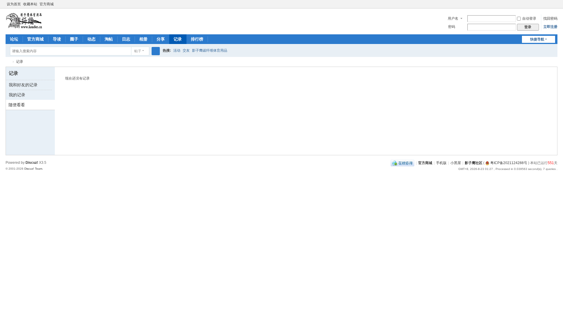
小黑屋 (455, 163)
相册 (143, 39)
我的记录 (17, 94)
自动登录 (529, 18)
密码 (451, 27)
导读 (57, 39)
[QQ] (402, 163)
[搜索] (156, 51)
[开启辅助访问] (549, 4)
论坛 (14, 39)
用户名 (453, 18)
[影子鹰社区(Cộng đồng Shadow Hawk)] (24, 21)
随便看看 (17, 104)
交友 (186, 50)
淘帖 (109, 39)
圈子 (74, 39)
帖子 (137, 51)
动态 (91, 39)
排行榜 (197, 39)
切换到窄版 (554, 6)
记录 (178, 39)
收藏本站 (30, 4)
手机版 (441, 163)
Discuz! (32, 163)
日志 (126, 39)
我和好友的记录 (23, 84)
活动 (176, 50)
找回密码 (550, 18)
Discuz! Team (33, 168)
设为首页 (14, 4)
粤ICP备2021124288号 (508, 163)
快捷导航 (537, 39)
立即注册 (550, 27)
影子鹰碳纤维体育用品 (209, 50)
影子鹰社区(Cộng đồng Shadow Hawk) (8, 62)
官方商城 (47, 4)
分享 (161, 39)
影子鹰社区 (473, 163)
